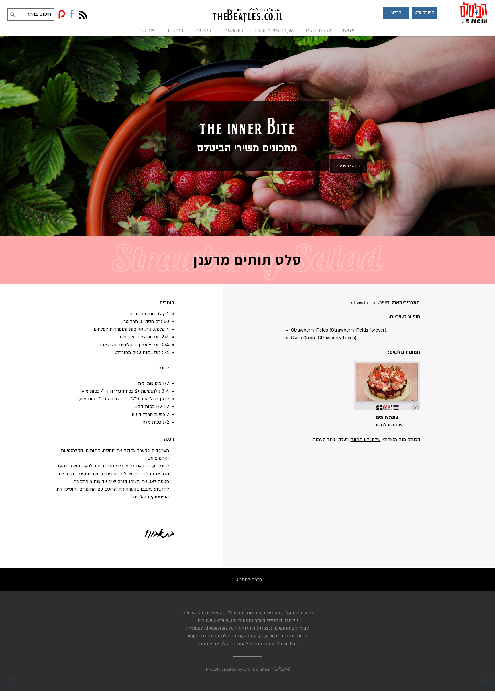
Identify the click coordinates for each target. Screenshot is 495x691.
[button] (396, 13)
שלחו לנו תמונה (365, 439)
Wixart (282, 668)
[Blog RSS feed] (83, 15)
